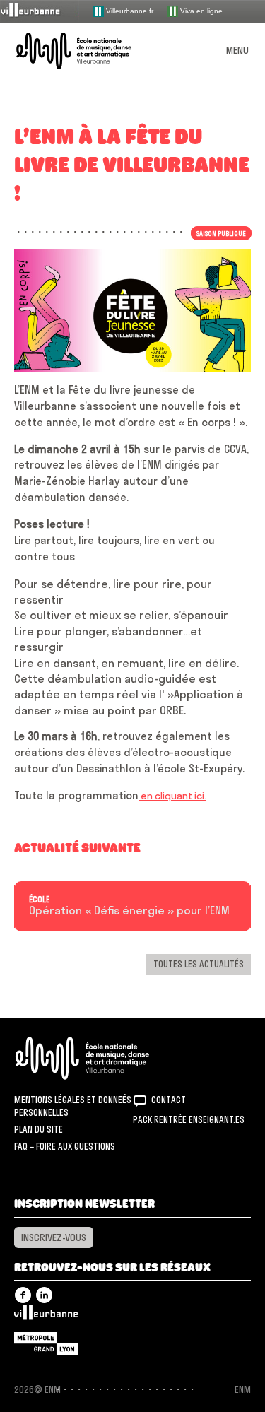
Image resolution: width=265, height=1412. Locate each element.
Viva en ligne (200, 10)
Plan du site (38, 1129)
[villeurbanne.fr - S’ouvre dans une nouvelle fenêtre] (39, 11)
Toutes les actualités (198, 964)
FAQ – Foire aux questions (64, 1146)
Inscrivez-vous (53, 1237)
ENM (100, 1058)
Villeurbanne (46, 1316)
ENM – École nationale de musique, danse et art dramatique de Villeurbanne (90, 50)
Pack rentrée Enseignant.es (189, 1119)
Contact (168, 1099)
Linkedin (44, 1295)
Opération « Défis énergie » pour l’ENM (129, 911)
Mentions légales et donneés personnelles (72, 1106)
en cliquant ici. (172, 795)
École (39, 900)
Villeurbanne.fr (128, 10)
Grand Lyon (46, 1343)
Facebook (23, 1295)
